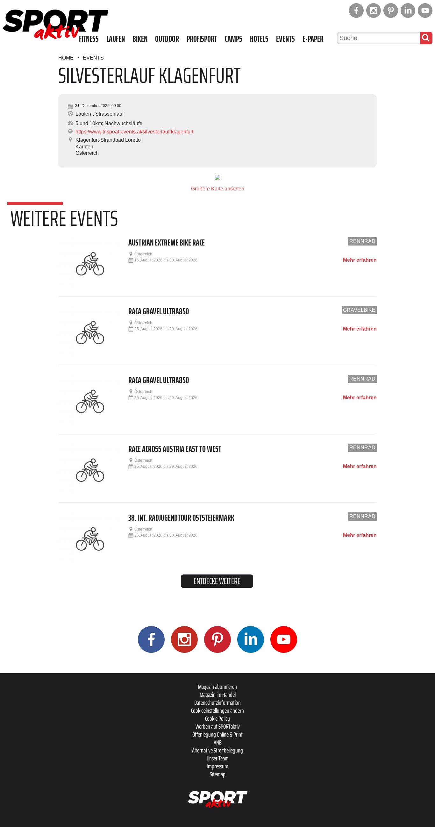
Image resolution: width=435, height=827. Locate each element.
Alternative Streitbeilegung (217, 750)
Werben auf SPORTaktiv (218, 726)
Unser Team (218, 758)
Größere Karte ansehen (217, 188)
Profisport (202, 38)
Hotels (259, 38)
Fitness (89, 38)
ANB (218, 742)
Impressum (217, 766)
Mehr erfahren (360, 260)
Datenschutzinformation (217, 702)
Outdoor (167, 38)
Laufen (115, 38)
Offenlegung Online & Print (217, 734)
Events (285, 38)
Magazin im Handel (218, 694)
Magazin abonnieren (217, 686)
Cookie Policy (217, 718)
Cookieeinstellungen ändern (217, 710)
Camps (233, 38)
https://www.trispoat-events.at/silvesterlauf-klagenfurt (134, 131)
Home (66, 58)
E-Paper (313, 38)
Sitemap (217, 774)
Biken (139, 38)
